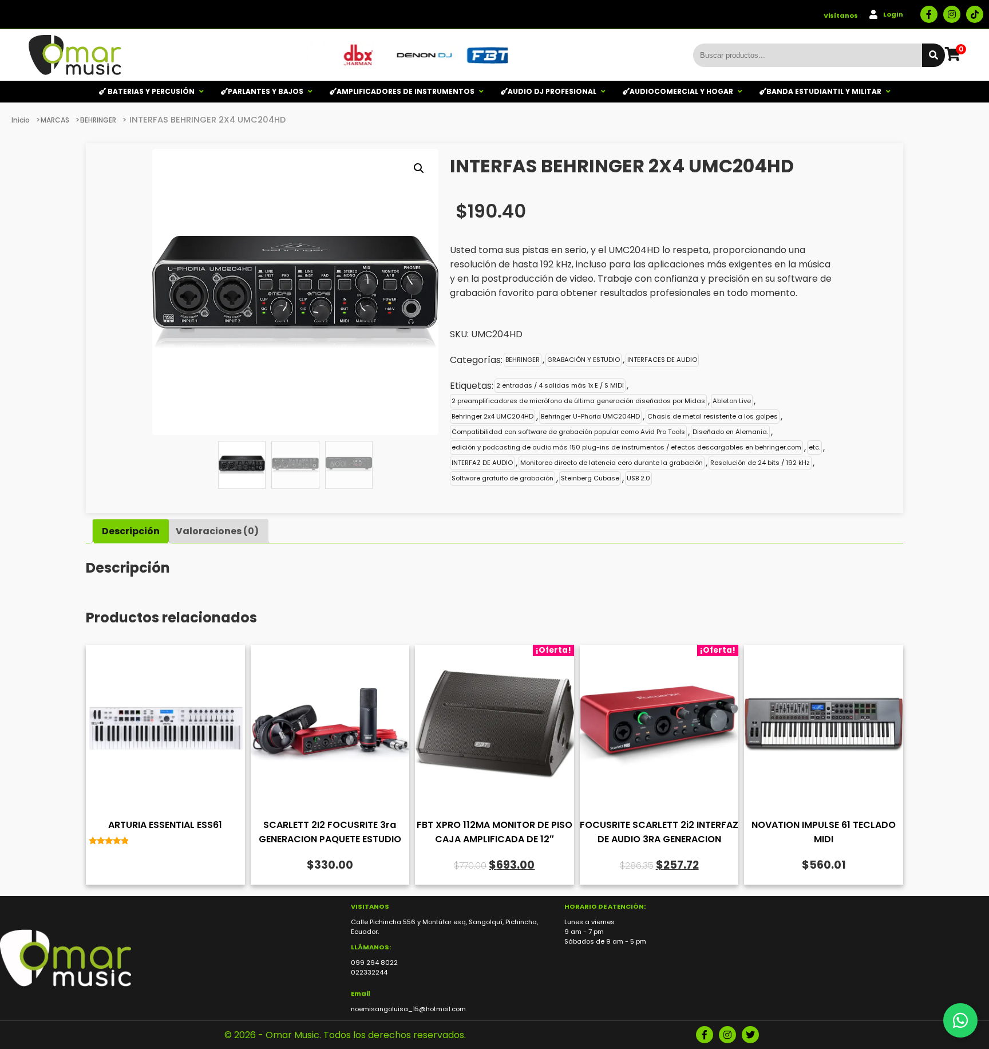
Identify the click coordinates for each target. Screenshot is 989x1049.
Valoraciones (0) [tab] (217, 531)
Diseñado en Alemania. (730, 431)
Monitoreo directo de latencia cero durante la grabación (611, 462)
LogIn (893, 14)
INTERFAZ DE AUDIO (482, 462)
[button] (419, 168)
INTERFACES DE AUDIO (662, 359)
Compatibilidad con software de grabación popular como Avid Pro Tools (568, 431)
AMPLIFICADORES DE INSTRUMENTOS (405, 91)
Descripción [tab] (131, 531)
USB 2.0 (638, 478)
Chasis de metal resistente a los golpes (712, 416)
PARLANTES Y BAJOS (265, 91)
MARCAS (55, 120)
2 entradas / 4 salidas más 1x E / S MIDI (560, 385)
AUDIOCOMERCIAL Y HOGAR (681, 91)
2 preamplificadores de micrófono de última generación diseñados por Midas (578, 400)
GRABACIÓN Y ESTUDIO (583, 359)
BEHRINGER (98, 120)
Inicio (20, 120)
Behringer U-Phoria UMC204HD (590, 416)
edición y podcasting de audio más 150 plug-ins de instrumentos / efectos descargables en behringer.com (626, 447)
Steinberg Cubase (590, 478)
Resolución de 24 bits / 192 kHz (760, 462)
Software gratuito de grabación (502, 478)
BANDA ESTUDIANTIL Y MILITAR (823, 91)
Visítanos (841, 15)
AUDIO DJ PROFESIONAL (552, 91)
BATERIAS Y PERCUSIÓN (150, 91)
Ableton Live (732, 400)
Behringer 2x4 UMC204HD (492, 416)
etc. (814, 447)
